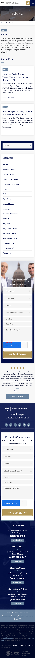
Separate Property (10, 238)
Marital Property (9, 204)
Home (3, 23)
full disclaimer (8, 638)
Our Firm (15, 613)
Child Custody (8, 174)
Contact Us (17, 619)
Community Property (11, 179)
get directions (17, 540)
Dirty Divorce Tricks (11, 184)
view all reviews (17, 396)
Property (6, 224)
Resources (29, 616)
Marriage (6, 209)
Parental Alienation (10, 214)
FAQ (4, 194)
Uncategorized (8, 248)
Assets (5, 165)
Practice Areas (24, 613)
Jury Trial (7, 199)
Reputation (6, 616)
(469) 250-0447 (17, 557)
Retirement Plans (9, 233)
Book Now (17, 603)
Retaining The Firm (17, 616)
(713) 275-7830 (17, 578)
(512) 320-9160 (17, 536)
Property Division (10, 229)
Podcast (6, 219)
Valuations (7, 253)
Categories (8, 158)
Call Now (27, 3)
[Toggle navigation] (32, 3)
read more (11, 97)
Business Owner (9, 170)
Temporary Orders (10, 243)
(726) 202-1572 (17, 599)
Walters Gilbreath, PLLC (21, 645)
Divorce (6, 189)
